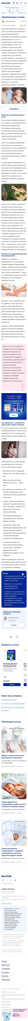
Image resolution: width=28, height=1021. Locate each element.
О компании (6, 968)
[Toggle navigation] (25, 3)
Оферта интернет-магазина (8, 992)
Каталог (4, 961)
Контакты (5, 976)
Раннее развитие (19, 821)
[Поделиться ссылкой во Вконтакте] (11, 636)
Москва (14, 3)
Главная (3, 12)
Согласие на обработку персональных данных (13, 999)
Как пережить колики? (9, 700)
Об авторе (14, 625)
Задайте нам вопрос (7, 903)
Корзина (17, 3)
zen (11, 880)
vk (3, 880)
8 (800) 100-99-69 (8, 889)
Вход (21, 3)
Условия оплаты (5, 1007)
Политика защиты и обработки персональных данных (13, 995)
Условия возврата (6, 1001)
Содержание (14, 109)
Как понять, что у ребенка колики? (13, 703)
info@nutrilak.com (7, 883)
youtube (15, 880)
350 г (5, 676)
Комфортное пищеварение (17, 728)
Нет (17, 10)
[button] (11, 660)
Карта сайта (6, 979)
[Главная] (6, 3)
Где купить (5, 972)
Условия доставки (6, 1004)
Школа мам (11, 12)
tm (7, 880)
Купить (13, 415)
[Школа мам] (17, 636)
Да (9, 10)
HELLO (15, 1016)
